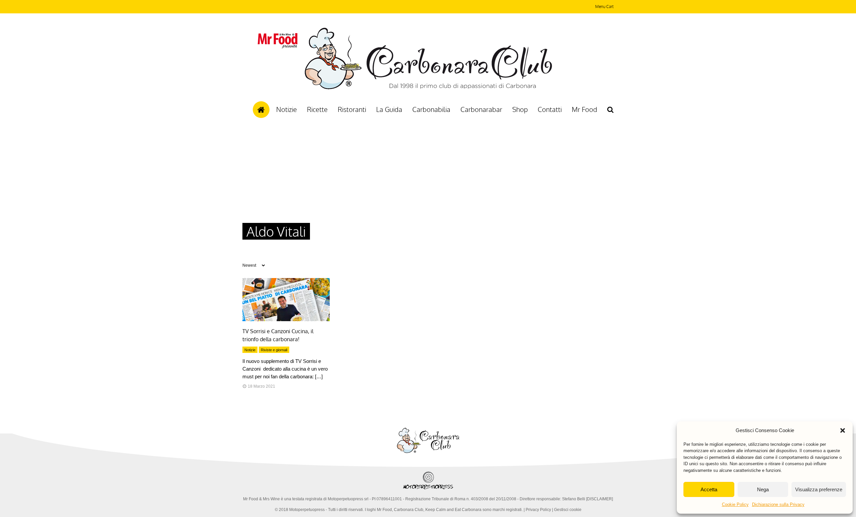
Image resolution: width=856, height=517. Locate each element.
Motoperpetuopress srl (348, 499)
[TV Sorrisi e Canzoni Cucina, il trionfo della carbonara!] (286, 319)
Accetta (709, 489)
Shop (520, 109)
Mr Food (584, 109)
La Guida (389, 109)
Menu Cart (604, 6)
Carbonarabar (481, 109)
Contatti (550, 109)
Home (261, 109)
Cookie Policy (735, 504)
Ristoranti (352, 109)
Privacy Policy (538, 509)
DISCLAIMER (599, 499)
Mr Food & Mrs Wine (261, 499)
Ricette (317, 109)
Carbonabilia (431, 109)
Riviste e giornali (274, 350)
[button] (842, 430)
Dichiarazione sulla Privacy (778, 504)
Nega (763, 489)
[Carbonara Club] (428, 88)
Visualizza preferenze (818, 489)
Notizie (286, 109)
